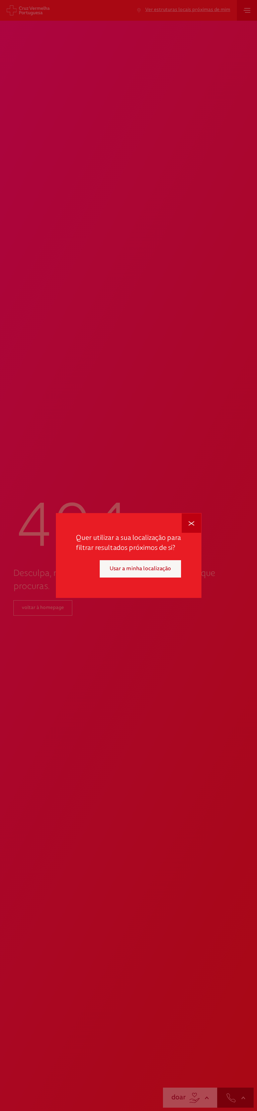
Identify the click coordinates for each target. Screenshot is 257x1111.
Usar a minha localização (140, 569)
